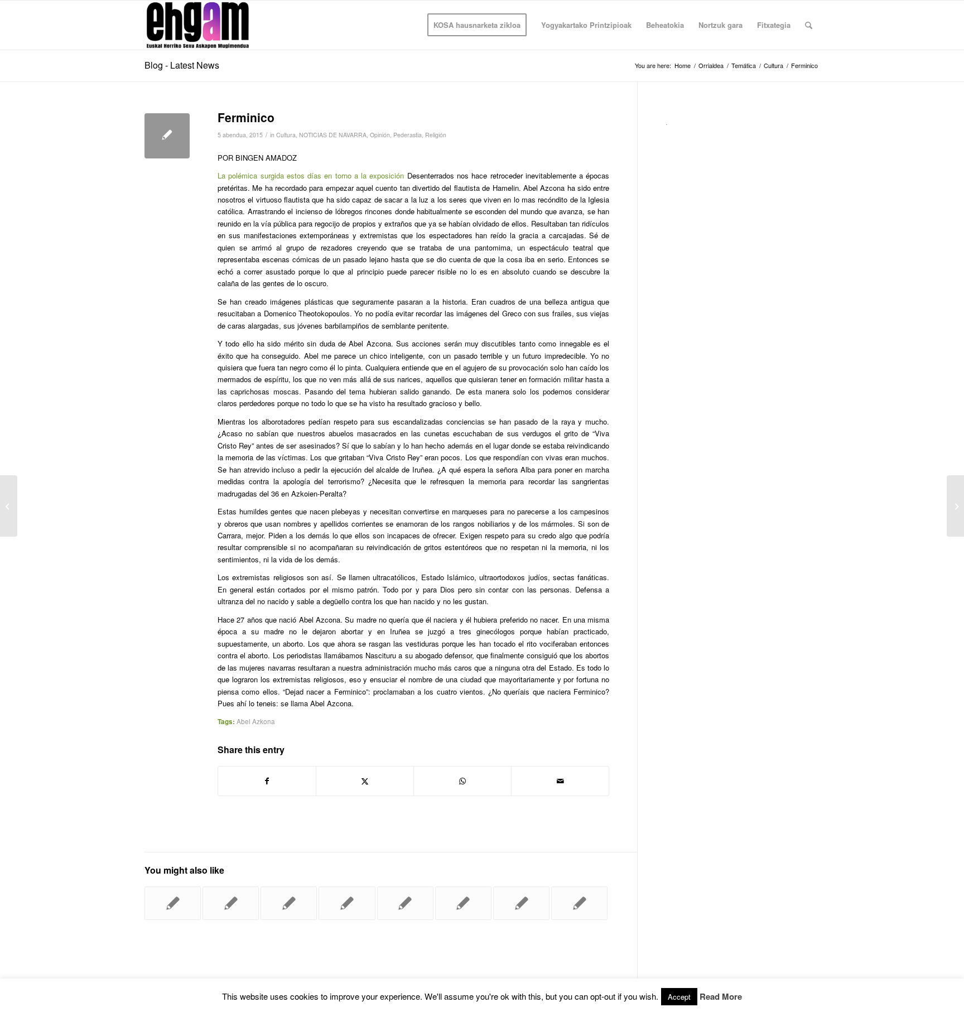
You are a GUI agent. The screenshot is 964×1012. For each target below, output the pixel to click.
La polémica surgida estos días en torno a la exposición (311, 175)
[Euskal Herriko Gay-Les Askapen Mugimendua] (197, 25)
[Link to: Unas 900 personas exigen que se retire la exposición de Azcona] (231, 903)
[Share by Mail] (560, 781)
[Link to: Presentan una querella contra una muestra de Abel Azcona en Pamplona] (172, 903)
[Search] (809, 25)
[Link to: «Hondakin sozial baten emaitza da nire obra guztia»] (579, 903)
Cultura (286, 135)
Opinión (380, 135)
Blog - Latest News (181, 65)
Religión (435, 135)
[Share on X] (364, 781)
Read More (721, 997)
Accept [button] (679, 996)
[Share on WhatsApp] (462, 781)
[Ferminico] (167, 135)
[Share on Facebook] (267, 781)
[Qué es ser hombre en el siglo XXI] (8, 506)
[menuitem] (477, 25)
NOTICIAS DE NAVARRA (333, 135)
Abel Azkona (256, 721)
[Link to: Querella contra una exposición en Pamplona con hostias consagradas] (521, 903)
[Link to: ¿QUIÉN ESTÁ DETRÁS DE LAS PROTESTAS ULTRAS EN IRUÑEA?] (347, 903)
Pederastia (407, 135)
